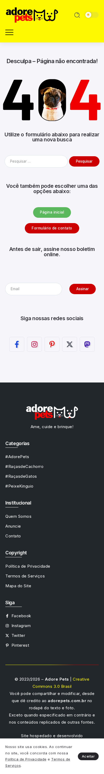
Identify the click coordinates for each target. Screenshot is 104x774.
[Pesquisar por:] (37, 161)
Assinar (82, 289)
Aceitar (88, 756)
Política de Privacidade (26, 759)
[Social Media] (17, 344)
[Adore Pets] (32, 14)
